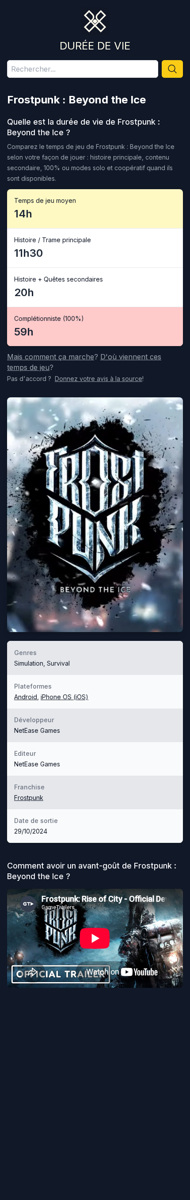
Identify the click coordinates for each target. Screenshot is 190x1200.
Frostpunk (28, 797)
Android (25, 697)
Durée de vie (95, 45)
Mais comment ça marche (50, 356)
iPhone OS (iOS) (64, 697)
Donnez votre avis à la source (98, 378)
